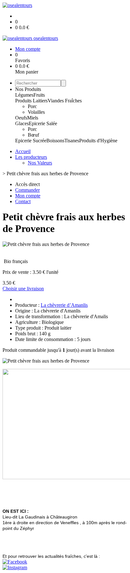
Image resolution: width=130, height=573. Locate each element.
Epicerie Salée (43, 123)
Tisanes (71, 140)
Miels (32, 117)
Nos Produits (28, 89)
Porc (32, 106)
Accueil (23, 151)
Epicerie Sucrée (30, 140)
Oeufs (21, 117)
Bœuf (33, 135)
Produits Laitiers (31, 100)
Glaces (22, 123)
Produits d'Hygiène (98, 140)
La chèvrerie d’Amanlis (64, 305)
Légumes (24, 95)
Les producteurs (31, 157)
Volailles (36, 112)
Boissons (55, 140)
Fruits (39, 95)
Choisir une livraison (23, 288)
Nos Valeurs (40, 162)
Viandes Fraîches (65, 100)
